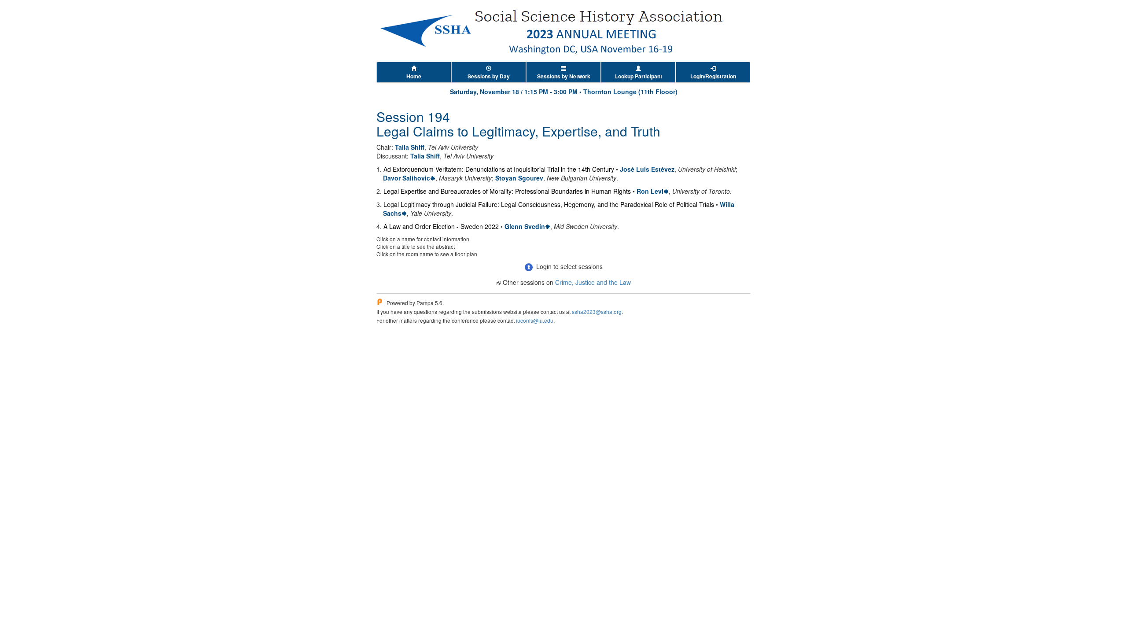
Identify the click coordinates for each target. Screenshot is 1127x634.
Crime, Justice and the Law (593, 282)
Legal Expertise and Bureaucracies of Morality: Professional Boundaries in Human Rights (507, 191)
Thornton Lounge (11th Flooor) (630, 91)
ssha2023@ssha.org (597, 311)
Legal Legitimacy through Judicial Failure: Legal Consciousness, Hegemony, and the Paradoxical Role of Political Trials (548, 204)
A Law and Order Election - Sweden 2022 (441, 226)
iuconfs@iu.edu (534, 320)
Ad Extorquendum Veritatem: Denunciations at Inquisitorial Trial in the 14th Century (498, 169)
